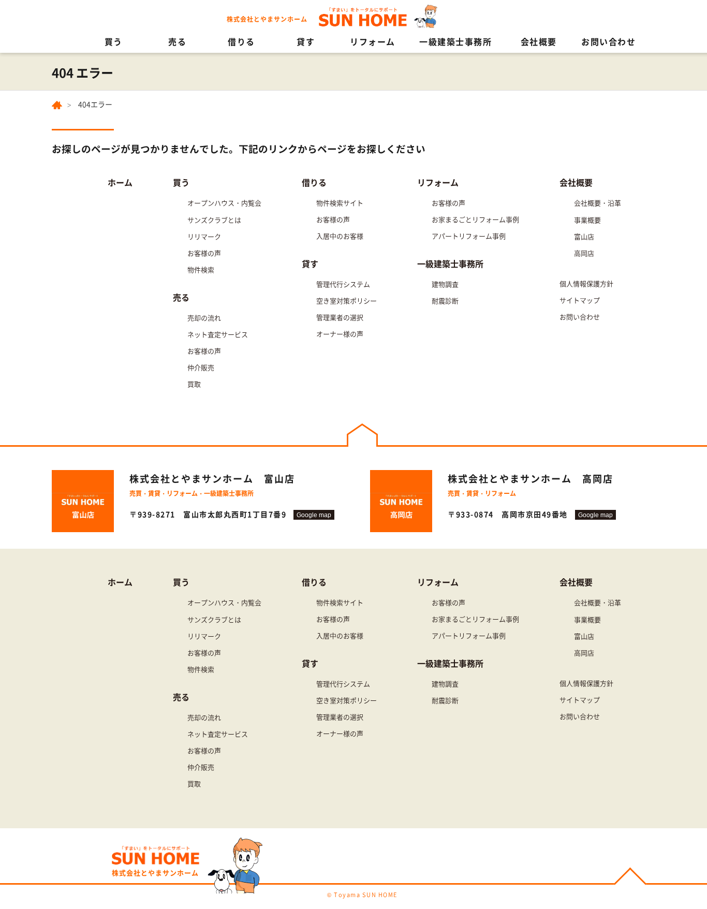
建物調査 (445, 284)
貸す (306, 41)
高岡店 (584, 253)
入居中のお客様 (339, 236)
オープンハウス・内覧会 (224, 203)
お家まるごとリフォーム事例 (475, 219)
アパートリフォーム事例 (469, 236)
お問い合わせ (608, 41)
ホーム (120, 182)
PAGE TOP (630, 877)
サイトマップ (579, 300)
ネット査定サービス (217, 334)
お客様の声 (204, 253)
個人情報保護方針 (586, 283)
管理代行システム (343, 284)
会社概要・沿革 (597, 203)
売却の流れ (204, 317)
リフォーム (372, 41)
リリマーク (204, 236)
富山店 (584, 236)
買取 (194, 384)
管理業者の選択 (339, 317)
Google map (314, 514)
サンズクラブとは (214, 220)
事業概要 (587, 220)
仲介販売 (200, 367)
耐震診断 (445, 300)
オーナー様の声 (339, 334)
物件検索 (200, 269)
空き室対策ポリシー (346, 300)
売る (177, 41)
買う (114, 41)
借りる (241, 41)
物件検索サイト (339, 203)
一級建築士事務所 (455, 41)
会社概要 (539, 41)
